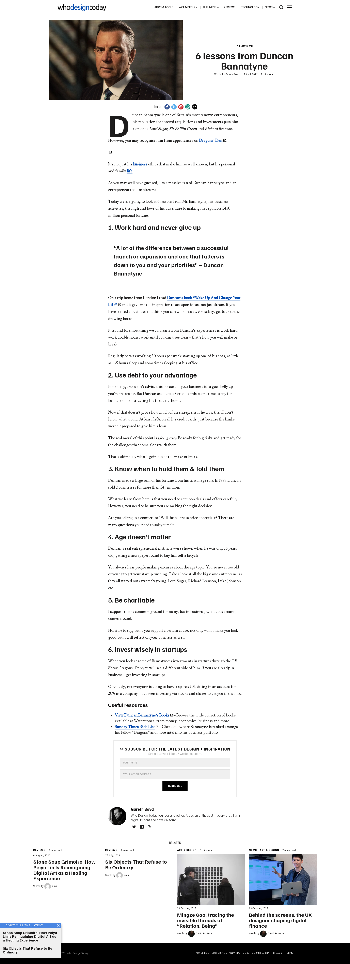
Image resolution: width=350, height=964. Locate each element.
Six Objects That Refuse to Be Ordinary (136, 864)
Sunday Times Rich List (135, 726)
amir (54, 886)
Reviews (39, 850)
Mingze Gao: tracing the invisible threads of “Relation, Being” (205, 920)
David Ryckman (204, 933)
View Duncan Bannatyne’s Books (142, 715)
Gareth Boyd (232, 74)
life (129, 171)
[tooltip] (167, 106)
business (140, 164)
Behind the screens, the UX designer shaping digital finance (280, 920)
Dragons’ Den (210, 140)
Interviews (244, 46)
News (253, 850)
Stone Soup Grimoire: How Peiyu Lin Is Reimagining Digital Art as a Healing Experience (64, 870)
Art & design (187, 850)
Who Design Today (77, 953)
